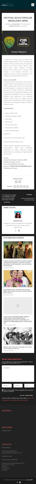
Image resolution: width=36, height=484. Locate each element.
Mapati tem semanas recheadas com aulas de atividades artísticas (18, 347)
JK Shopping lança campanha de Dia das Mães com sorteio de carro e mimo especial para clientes (18, 291)
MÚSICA (17, 26)
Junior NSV (30, 480)
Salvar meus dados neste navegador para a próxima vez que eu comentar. (17, 390)
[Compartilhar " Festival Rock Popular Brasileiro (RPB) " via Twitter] (19, 181)
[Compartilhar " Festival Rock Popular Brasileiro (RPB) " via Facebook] (16, 181)
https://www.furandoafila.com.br (20, 166)
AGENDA (11, 26)
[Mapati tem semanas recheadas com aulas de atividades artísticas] (18, 335)
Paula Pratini (16, 24)
